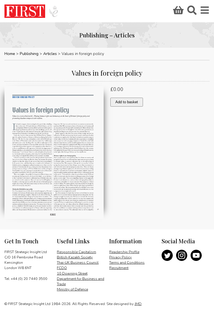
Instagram (181, 255)
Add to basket (126, 102)
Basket (177, 12)
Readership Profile (124, 251)
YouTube (196, 255)
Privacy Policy (120, 257)
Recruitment (118, 267)
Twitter (167, 255)
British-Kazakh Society (75, 257)
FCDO (62, 267)
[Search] (191, 12)
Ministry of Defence (72, 289)
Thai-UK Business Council (78, 262)
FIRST (24, 11)
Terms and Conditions (127, 262)
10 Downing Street (72, 273)
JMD (138, 303)
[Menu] (205, 12)
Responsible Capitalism (76, 251)
